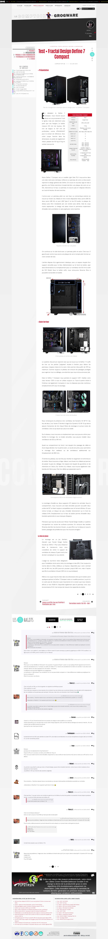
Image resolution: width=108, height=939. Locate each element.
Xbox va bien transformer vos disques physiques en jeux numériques (31, 909)
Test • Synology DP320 (62, 917)
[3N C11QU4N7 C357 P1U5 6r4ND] (54, 484)
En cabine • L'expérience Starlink (64, 914)
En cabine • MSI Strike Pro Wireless (65, 908)
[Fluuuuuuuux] (36, 933)
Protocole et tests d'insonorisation (25, 55)
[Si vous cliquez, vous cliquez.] (55, 90)
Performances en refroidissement (25, 57)
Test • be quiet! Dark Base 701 (20, 85)
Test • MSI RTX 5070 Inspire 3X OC (65, 919)
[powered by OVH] (17, 933)
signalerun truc (80, 619)
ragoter (52, 620)
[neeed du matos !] (41, 933)
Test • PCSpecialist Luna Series (20, 84)
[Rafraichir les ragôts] (49, 627)
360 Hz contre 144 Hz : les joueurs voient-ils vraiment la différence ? (31, 911)
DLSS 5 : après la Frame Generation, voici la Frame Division (28, 904)
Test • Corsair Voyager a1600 (20, 89)
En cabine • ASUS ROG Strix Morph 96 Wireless (68, 904)
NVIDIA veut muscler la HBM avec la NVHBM (25, 908)
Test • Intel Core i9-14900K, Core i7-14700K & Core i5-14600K (23, 82)
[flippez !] (31, 933)
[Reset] (93, 9)
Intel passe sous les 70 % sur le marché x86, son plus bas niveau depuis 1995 (33, 917)
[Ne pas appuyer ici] (54, 402)
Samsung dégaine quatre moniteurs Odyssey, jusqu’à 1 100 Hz (29, 906)
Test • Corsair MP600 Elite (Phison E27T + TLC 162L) (23, 91)
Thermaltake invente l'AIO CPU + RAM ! (79, 603)
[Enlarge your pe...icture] (73, 228)
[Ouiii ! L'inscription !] (90, 25)
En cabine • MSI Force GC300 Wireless (66, 906)
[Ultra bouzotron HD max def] (77, 90)
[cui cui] (26, 933)
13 (92, 54)
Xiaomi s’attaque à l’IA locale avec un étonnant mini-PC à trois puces (31, 922)
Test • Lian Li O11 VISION (18, 87)
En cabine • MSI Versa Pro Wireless (65, 912)
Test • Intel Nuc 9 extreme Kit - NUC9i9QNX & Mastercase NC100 (23, 77)
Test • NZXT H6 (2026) (62, 901)
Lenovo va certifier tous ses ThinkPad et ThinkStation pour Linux (53, 603)
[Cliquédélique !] (59, 228)
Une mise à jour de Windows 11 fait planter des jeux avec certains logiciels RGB (33, 924)
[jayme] (21, 933)
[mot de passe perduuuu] (90, 36)
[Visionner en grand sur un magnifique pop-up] (51, 161)
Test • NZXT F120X (61, 911)
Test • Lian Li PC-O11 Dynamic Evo (21, 93)
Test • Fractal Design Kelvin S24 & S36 (22, 70)
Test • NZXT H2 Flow (62, 903)
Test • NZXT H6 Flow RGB (19, 72)
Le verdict (32, 59)
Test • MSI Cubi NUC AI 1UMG (64, 909)
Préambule (32, 51)
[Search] (82, 9)
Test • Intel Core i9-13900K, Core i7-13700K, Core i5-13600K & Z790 (23, 74)
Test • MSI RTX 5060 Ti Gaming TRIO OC (66, 916)
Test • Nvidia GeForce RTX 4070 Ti (21, 79)
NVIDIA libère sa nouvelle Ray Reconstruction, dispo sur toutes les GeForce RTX (33, 912)
